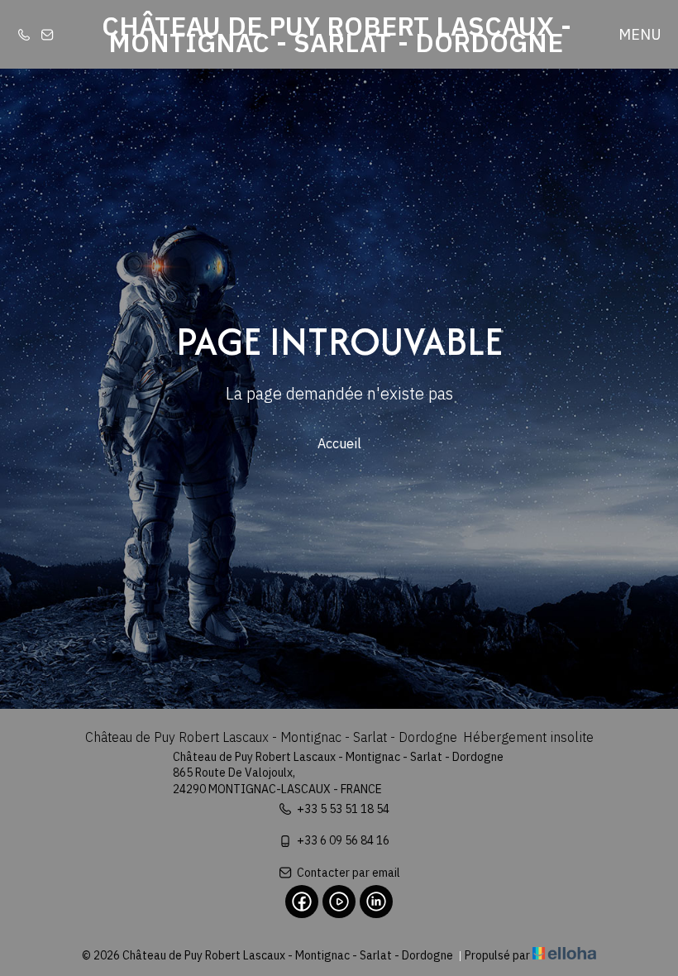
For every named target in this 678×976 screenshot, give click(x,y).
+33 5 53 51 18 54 (343, 808)
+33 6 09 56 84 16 (343, 840)
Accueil (339, 443)
